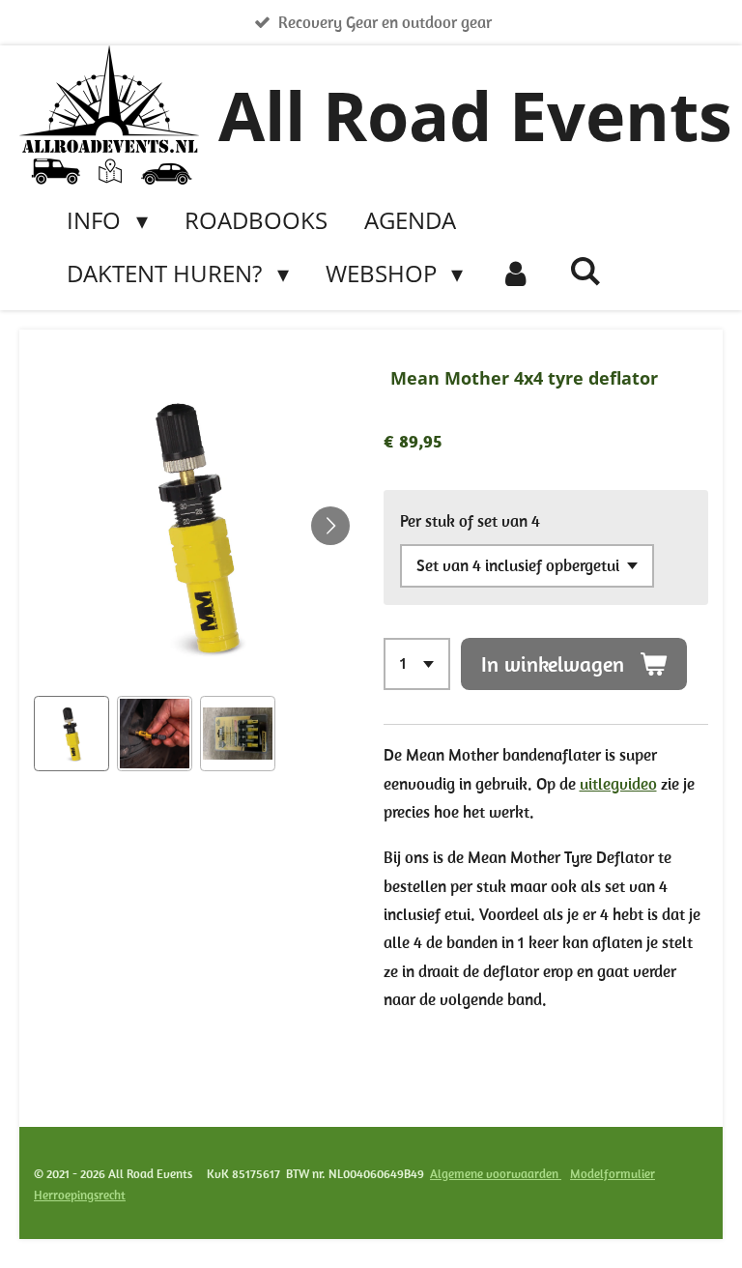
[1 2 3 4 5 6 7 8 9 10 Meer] (417, 664)
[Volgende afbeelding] (330, 525)
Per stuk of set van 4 (470, 521)
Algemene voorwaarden (495, 1174)
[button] (71, 733)
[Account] (516, 274)
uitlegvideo (618, 783)
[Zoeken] (585, 270)
